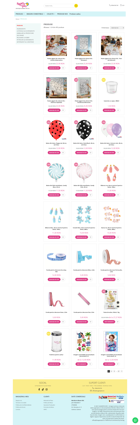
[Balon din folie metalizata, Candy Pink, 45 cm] (84, 172)
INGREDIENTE (21, 29)
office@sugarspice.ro (98, 391)
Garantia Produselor (49, 405)
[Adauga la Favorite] (63, 68)
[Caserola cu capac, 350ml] (111, 87)
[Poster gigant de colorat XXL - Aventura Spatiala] (56, 87)
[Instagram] (46, 389)
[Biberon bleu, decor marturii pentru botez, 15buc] (56, 214)
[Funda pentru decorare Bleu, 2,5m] (84, 257)
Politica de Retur (48, 403)
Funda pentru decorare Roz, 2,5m (84, 312)
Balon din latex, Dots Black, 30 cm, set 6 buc (84, 144)
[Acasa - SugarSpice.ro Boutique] (25, 5)
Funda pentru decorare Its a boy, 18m (56, 270)
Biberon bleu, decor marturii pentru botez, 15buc (56, 228)
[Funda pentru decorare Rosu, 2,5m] (56, 299)
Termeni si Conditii (21, 403)
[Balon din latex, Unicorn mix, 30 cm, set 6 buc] (111, 130)
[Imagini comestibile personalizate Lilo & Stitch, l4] (111, 341)
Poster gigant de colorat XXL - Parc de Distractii (111, 59)
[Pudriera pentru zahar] (56, 341)
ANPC (45, 409)
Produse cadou (75, 14)
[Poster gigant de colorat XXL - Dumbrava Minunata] (84, 87)
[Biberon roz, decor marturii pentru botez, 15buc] (111, 172)
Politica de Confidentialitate (23, 405)
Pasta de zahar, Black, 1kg (111, 312)
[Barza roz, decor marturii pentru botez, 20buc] (111, 214)
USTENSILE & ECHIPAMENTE (26, 31)
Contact (18, 409)
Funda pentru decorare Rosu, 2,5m (56, 312)
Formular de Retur (49, 407)
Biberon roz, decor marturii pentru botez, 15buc (111, 186)
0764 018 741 (98, 388)
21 (118, 371)
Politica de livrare (20, 407)
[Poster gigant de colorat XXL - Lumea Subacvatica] (56, 45)
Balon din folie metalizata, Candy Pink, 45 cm (84, 186)
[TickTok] (43, 389)
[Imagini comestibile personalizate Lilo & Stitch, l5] (84, 341)
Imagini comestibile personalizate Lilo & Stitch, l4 (111, 355)
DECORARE (20, 35)
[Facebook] (39, 389)
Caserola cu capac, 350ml (111, 101)
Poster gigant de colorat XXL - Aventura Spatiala (56, 101)
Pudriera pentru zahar (56, 355)
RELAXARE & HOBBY (23, 37)
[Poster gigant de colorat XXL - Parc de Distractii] (111, 45)
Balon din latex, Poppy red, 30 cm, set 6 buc (56, 144)
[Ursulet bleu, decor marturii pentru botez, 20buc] (84, 214)
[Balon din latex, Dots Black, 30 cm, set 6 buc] (84, 130)
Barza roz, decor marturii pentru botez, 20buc (111, 228)
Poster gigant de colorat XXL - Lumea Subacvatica (56, 59)
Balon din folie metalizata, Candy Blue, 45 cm (56, 186)
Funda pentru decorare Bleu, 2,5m (84, 270)
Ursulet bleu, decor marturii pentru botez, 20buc (84, 228)
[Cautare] (76, 6)
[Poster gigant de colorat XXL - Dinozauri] (84, 45)
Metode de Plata (48, 400)
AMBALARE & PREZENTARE (25, 33)
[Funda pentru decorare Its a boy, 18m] (56, 257)
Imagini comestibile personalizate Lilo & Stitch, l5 (83, 355)
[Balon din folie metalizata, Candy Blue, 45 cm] (56, 172)
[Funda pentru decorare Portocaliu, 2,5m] (111, 257)
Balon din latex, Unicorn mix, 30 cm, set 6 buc (111, 144)
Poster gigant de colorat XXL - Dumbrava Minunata (84, 101)
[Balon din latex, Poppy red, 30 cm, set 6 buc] (56, 130)
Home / (18, 19)
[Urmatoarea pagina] (121, 371)
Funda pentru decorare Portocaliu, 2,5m (111, 270)
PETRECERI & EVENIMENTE (25, 40)
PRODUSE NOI (62, 14)
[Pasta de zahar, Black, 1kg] (111, 299)
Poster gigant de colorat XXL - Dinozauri (84, 59)
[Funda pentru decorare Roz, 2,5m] (84, 299)
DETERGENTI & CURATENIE (25, 42)
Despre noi (19, 400)
